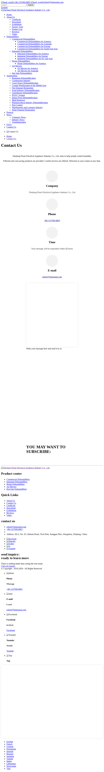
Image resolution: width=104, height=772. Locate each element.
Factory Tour (17, 27)
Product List (17, 29)
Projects (9, 112)
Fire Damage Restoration (22, 88)
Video (14, 34)
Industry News (18, 120)
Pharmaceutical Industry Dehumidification (30, 102)
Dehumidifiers (12, 36)
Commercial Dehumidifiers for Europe (33, 46)
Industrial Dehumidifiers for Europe (32, 56)
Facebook (10, 630)
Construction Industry (21, 80)
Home (9, 14)
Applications (11, 76)
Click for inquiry (8, 566)
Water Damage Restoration (23, 110)
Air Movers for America (27, 68)
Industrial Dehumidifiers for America (33, 54)
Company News (19, 117)
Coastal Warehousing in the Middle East (29, 85)
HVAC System (18, 95)
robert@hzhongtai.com (54, 2)
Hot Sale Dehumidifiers (22, 73)
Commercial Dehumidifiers (23, 39)
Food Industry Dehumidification (25, 90)
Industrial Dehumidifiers (22, 51)
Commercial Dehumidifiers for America (34, 41)
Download (16, 22)
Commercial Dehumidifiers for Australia (34, 44)
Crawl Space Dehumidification (25, 83)
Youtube (10, 651)
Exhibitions (17, 24)
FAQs (9, 124)
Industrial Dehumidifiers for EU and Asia (35, 58)
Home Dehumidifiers (21, 61)
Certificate (16, 19)
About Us (10, 17)
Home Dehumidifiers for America (31, 63)
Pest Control (17, 105)
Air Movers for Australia (27, 71)
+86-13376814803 (22, 2)
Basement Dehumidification (24, 78)
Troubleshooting (19, 122)
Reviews (15, 32)
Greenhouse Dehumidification (25, 93)
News (9, 115)
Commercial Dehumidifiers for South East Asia (37, 49)
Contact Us (11, 127)
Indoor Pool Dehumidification (25, 98)
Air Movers (17, 66)
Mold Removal (18, 100)
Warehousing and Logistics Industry (27, 107)
